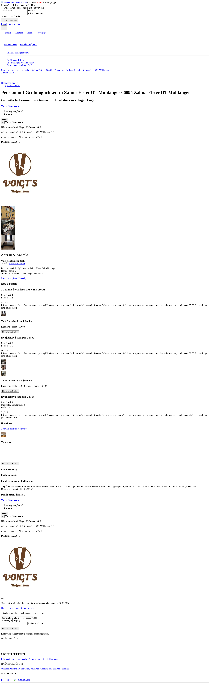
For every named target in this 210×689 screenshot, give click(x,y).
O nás (46, 659)
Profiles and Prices (15, 60)
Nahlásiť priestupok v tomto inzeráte (18, 608)
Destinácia (33, 10)
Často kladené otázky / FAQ (19, 65)
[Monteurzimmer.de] (15, 649)
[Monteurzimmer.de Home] (14, 2)
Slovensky (41, 33)
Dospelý (16, 620)
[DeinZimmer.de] (68, 649)
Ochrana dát (45, 668)
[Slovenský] (12, 48)
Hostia (17, 16)
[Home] (15, 80)
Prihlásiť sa (12, 52)
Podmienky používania (30, 668)
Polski (29, 33)
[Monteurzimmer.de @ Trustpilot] (22, 680)
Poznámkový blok (28, 44)
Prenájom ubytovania (10, 24)
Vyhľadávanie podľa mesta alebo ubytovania (24, 8)
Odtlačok (5, 668)
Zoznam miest (10, 44)
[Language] (4, 27)
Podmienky (14, 668)
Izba (35, 618)
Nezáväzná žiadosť (9, 83)
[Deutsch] (5, 48)
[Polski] (9, 48)
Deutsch (19, 33)
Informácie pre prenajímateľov (20, 62)
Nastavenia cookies (60, 668)
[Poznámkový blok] (22, 24)
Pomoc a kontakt (36, 659)
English (8, 33)
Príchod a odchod (36, 13)
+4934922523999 (17, 263)
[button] (5, 38)
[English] (2, 48)
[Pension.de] (41, 649)
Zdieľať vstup (7, 72)
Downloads (54, 659)
